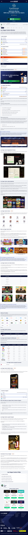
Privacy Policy (17, 514)
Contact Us (16, 516)
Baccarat (4, 218)
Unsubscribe (22, 516)
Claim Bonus (7, 507)
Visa (8, 346)
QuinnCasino (7, 493)
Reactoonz (20, 245)
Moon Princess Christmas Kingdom (7, 245)
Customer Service (5, 54)
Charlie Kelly (3, 24)
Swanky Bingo (14, 493)
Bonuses (4, 48)
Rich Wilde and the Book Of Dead (23, 96)
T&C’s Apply (10, 82)
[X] (2, 525)
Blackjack (17, 218)
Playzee (21, 493)
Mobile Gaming (5, 51)
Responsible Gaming (23, 514)
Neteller (8, 351)
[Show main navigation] (1, 1)
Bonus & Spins (2, 522)
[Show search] (26, 1)
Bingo (10, 218)
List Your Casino (23, 515)
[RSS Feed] (1, 525)
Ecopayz (8, 356)
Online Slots (24, 218)
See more (2, 327)
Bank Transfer (8, 353)
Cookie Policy (16, 515)
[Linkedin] (4, 525)
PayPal (8, 358)
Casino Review (7, 504)
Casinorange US (2, 521)
